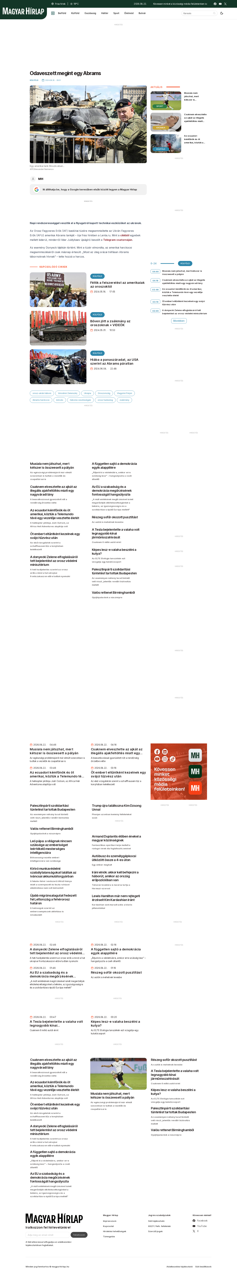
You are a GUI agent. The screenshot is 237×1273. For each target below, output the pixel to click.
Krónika (160, 127)
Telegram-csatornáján (117, 239)
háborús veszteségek (80, 400)
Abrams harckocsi (41, 400)
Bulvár (142, 13)
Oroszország (104, 393)
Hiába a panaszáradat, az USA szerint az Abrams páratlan (114, 361)
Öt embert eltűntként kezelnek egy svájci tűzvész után (183, 303)
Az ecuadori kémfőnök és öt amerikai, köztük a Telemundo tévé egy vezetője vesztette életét (194, 144)
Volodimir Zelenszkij (67, 393)
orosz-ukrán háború (42, 393)
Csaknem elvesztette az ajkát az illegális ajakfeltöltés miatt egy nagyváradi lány (195, 119)
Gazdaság (90, 13)
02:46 (155, 311)
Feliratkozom (79, 1235)
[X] (225, 4)
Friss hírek (60, 3)
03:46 (155, 289)
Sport (116, 13)
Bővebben (179, 320)
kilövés (59, 400)
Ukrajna (87, 393)
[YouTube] (220, 4)
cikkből (124, 235)
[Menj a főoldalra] (23, 11)
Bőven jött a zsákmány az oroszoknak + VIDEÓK (110, 323)
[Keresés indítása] (214, 13)
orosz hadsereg (105, 400)
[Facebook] (215, 4)
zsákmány (124, 400)
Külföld (75, 13)
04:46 (155, 271)
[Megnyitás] (52, 13)
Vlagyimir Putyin (124, 393)
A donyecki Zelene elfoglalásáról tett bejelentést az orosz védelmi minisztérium (184, 312)
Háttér (104, 13)
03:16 (156, 302)
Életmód (128, 13)
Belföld (62, 13)
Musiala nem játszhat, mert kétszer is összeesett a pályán (195, 98)
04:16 (155, 280)
